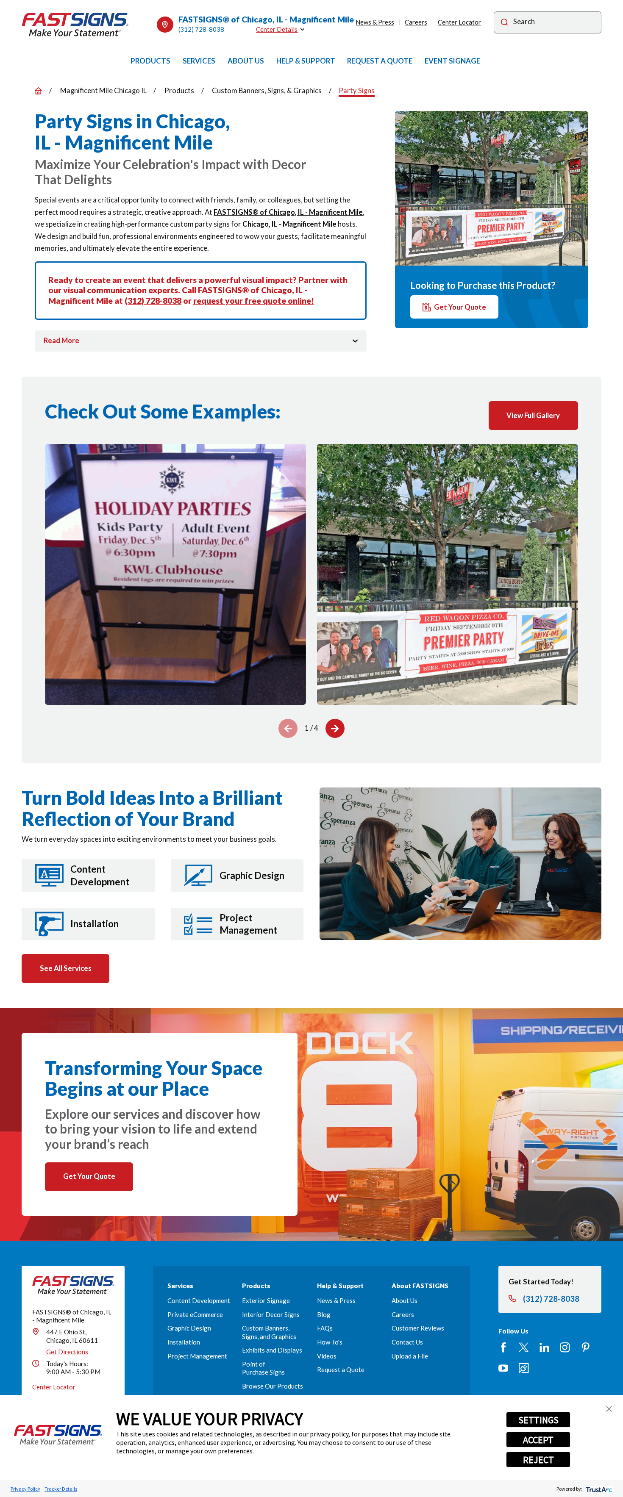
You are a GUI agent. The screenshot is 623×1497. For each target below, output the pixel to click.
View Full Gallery (533, 415)
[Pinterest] (585, 1347)
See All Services (66, 968)
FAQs (325, 1328)
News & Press (375, 22)
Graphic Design (189, 1328)
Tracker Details (60, 1489)
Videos (327, 1356)
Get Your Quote (460, 306)
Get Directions (67, 1352)
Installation (183, 1342)
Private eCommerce (195, 1314)
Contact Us (407, 1342)
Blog (324, 1314)
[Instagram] (565, 1347)
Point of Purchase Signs (263, 1368)
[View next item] (335, 728)
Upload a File (410, 1356)
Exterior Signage (266, 1300)
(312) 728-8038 (201, 29)
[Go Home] (38, 90)
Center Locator (459, 22)
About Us (404, 1300)
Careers (416, 22)
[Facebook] (503, 1347)
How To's (329, 1342)
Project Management (197, 1356)
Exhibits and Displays (272, 1350)
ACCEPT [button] (538, 1440)
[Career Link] (523, 1368)
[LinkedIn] (544, 1347)
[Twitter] (523, 1347)
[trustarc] (598, 1489)
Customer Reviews (418, 1328)
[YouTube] (503, 1368)
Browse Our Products (272, 1386)
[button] (609, 1408)
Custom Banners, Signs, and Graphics (269, 1332)
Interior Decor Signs (271, 1314)
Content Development (198, 1300)
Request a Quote (340, 1369)
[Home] (75, 24)
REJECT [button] (538, 1460)
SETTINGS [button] (538, 1420)
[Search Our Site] (504, 23)
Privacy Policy (25, 1489)
